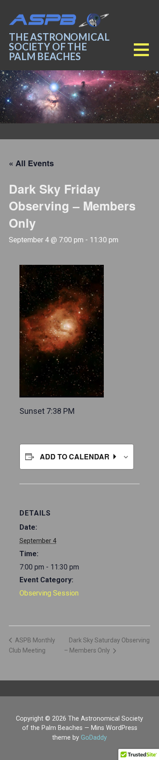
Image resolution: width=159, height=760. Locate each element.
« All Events (31, 163)
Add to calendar (75, 456)
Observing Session (49, 593)
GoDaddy (94, 737)
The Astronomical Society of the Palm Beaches (59, 46)
